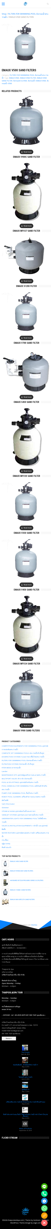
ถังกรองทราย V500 (20, 81)
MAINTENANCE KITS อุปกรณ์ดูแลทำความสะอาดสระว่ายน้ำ (24, 775)
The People (25, 1052)
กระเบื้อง (5, 840)
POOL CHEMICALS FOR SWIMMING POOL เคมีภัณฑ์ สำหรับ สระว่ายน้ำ (24, 788)
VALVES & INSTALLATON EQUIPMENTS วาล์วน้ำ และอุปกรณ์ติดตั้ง (25, 827)
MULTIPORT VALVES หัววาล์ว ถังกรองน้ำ (17, 779)
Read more (28, 152)
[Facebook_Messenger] (44, 1201)
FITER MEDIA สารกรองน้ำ (11, 768)
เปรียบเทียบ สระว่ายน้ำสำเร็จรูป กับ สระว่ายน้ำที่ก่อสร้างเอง (25, 1102)
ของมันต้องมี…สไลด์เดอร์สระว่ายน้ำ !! (25, 1065)
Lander (5, 771)
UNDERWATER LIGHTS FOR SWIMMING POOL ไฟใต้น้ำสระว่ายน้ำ (24, 820)
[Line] (44, 1186)
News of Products (25, 1128)
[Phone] (44, 1194)
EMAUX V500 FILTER (28, 78)
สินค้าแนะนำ (6, 847)
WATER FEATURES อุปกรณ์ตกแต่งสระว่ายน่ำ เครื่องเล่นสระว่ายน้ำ (25, 834)
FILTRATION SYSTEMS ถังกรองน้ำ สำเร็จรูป (18, 764)
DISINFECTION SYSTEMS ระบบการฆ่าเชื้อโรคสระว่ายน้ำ (23, 757)
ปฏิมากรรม (6, 844)
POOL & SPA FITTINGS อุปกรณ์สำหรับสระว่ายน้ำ (20, 782)
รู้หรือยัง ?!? (25, 1089)
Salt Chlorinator (8, 804)
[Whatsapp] (44, 1208)
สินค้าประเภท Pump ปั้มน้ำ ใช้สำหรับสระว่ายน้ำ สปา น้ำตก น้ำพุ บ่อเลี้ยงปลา (25, 1115)
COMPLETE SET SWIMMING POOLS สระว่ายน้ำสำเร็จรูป (23, 753)
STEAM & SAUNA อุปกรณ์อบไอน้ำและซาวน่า (19, 811)
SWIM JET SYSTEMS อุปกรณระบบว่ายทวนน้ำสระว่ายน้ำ (23, 815)
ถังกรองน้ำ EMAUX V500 (37, 81)
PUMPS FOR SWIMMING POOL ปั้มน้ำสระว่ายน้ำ (20, 793)
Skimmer (5, 808)
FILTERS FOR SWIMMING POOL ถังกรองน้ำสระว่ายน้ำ (22, 760)
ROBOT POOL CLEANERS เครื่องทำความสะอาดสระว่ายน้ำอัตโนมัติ (24, 798)
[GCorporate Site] (44, 1215)
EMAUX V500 (14, 78)
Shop (4, 14)
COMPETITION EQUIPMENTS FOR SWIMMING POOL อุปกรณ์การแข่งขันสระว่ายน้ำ (25, 748)
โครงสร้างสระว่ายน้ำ (25, 1077)
